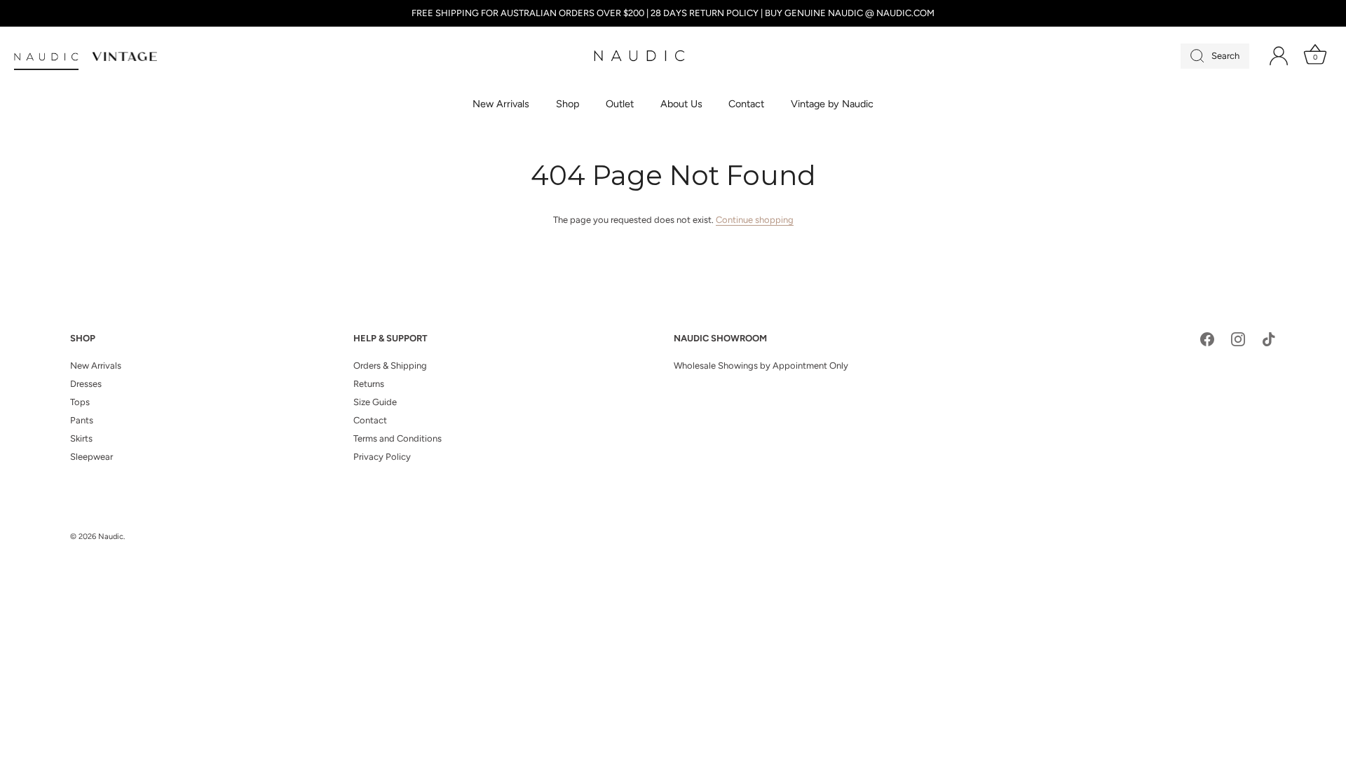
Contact (746, 103)
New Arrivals (501, 103)
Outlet (620, 103)
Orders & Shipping (390, 365)
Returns (368, 383)
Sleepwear (91, 456)
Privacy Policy (382, 456)
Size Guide (375, 402)
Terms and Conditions (397, 438)
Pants (81, 420)
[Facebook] (1207, 339)
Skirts (81, 438)
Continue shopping (755, 219)
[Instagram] (1238, 339)
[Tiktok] (1269, 339)
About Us (681, 103)
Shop (568, 103)
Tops (80, 402)
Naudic (110, 536)
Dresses (86, 383)
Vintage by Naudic (832, 103)
